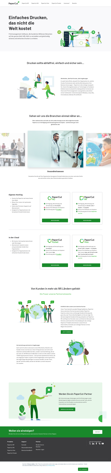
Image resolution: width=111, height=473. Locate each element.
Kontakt (97, 432)
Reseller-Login (40, 449)
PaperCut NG (35, 3)
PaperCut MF (25, 3)
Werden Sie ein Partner (67, 409)
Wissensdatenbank (27, 447)
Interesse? (67, 3)
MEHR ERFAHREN (55, 220)
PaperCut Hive (45, 3)
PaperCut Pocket (56, 3)
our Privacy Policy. (51, 465)
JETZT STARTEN (67, 332)
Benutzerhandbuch (27, 450)
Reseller (74, 3)
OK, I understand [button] (83, 469)
